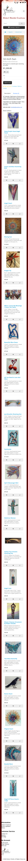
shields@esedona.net (16, 107)
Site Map (3, 837)
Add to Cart (7, 82)
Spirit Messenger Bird (11, 483)
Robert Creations (6, 825)
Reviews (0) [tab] (16, 93)
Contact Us (4, 834)
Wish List (3, 845)
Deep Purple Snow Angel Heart (12, 132)
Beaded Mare (8, 764)
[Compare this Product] (7, 72)
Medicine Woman (10, 518)
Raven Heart (8, 694)
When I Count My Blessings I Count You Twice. (13, 306)
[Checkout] (25, 2)
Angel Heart (8, 203)
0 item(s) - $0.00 (14, 27)
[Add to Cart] (6, 143)
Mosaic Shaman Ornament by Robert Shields (13, 622)
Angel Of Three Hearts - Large (11, 799)
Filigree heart (8, 729)
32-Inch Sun (18, 32)
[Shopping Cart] (23, 2)
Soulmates (7, 449)
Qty (4, 75)
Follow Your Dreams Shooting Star (10, 552)
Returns (3, 835)
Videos (3, 828)
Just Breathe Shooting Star (13, 414)
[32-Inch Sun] (14, 46)
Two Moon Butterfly (10, 659)
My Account (4, 842)
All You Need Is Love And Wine (12, 378)
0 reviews (14, 86)
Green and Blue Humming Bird (12, 167)
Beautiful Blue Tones (11, 342)
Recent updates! (6, 826)
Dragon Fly (7, 270)
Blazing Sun (8, 237)
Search (10, 32)
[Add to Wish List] (4, 72)
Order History (5, 844)
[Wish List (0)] (20, 2)
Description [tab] (7, 93)
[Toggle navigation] (24, 11)
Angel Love (7, 588)
